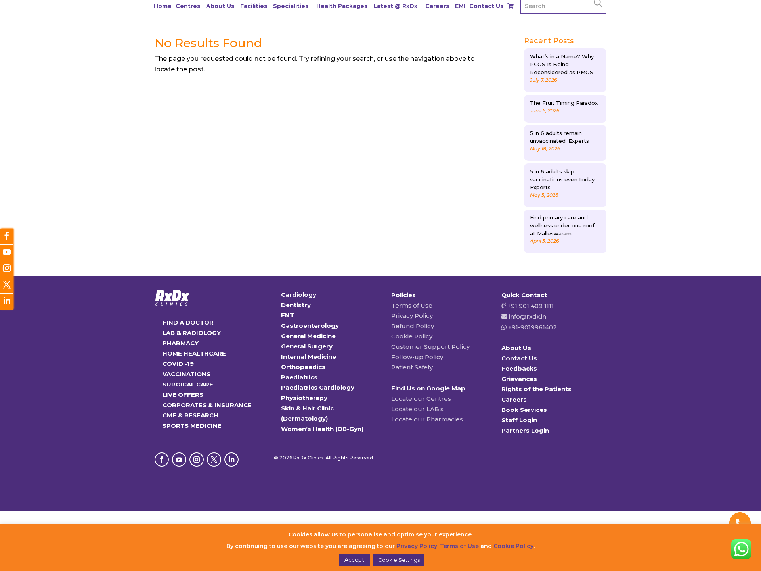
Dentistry (296, 305)
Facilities (253, 6)
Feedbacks (519, 368)
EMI (460, 6)
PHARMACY (181, 343)
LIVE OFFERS (183, 394)
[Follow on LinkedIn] (231, 459)
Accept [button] (354, 559)
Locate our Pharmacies (427, 419)
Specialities (290, 6)
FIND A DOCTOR (188, 322)
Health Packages (341, 6)
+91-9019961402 (532, 327)
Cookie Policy (411, 336)
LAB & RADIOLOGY (192, 332)
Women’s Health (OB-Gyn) (322, 429)
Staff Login (519, 420)
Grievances (519, 379)
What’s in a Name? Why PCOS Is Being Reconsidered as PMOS (562, 64)
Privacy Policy (412, 315)
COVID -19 (178, 363)
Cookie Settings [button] (399, 560)
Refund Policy (412, 326)
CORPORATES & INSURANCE (207, 405)
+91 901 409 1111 (530, 306)
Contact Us (486, 6)
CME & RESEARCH (190, 415)
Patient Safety (412, 367)
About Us (220, 6)
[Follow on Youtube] (179, 459)
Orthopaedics (303, 367)
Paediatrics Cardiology (317, 387)
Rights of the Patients (536, 389)
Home (163, 6)
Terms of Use (411, 305)
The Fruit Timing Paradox (564, 103)
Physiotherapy (304, 398)
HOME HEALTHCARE (194, 353)
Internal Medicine (308, 356)
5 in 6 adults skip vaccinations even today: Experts (563, 179)
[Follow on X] (214, 459)
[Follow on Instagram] (196, 459)
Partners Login (525, 430)
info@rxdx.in (527, 316)
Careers (437, 6)
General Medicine (308, 336)
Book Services (524, 409)
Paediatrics (299, 377)
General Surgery (307, 346)
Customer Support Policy (430, 346)
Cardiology (298, 294)
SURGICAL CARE (188, 384)
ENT (287, 315)
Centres (188, 6)
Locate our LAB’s (417, 409)
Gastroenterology (310, 325)
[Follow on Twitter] (6, 285)
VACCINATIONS (186, 374)
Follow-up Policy (417, 357)
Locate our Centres (421, 398)
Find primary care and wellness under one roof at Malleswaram (562, 225)
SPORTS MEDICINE (192, 425)
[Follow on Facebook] (162, 459)
